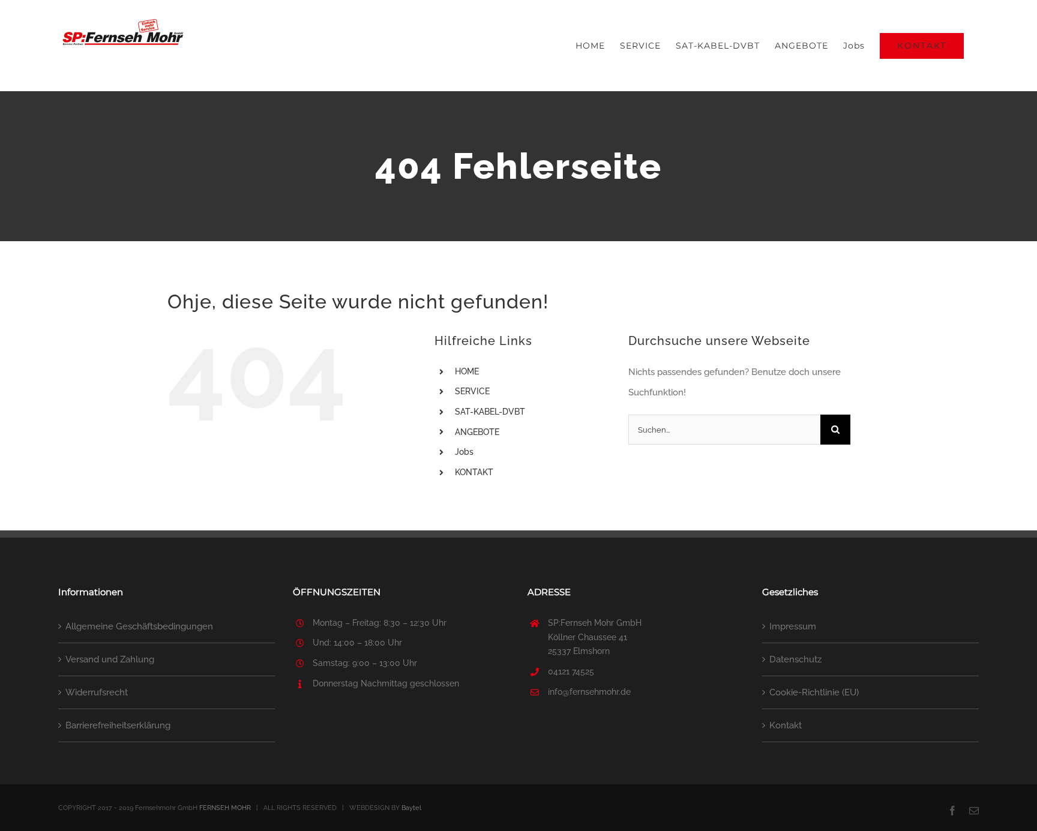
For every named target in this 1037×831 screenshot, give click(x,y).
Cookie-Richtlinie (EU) (814, 692)
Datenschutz (795, 659)
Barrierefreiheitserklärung (117, 725)
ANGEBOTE (477, 432)
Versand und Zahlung (109, 659)
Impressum (792, 626)
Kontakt (785, 725)
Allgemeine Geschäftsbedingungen (139, 626)
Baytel (411, 808)
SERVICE (472, 391)
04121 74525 (571, 671)
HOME (467, 371)
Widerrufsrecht (96, 692)
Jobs (464, 452)
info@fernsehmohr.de (589, 692)
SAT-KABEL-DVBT (490, 411)
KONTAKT (474, 472)
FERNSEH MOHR (225, 808)
